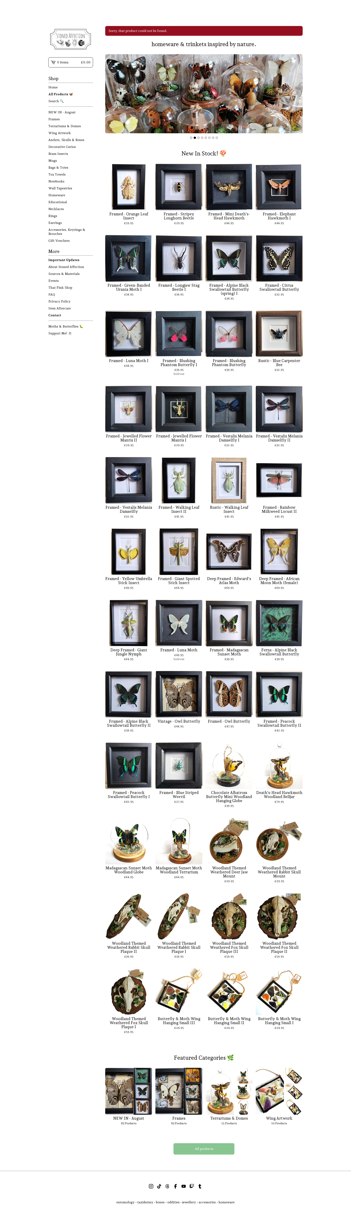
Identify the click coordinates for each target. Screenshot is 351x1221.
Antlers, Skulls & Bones (66, 140)
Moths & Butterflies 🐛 (65, 326)
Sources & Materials (64, 274)
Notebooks (56, 181)
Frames (54, 119)
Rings (52, 216)
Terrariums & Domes (64, 126)
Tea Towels (57, 174)
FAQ (51, 294)
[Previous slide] (111, 94)
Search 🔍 (56, 101)
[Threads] (167, 1186)
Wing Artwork (59, 133)
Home (53, 87)
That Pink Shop (60, 288)
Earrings (55, 223)
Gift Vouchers (59, 241)
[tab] (191, 138)
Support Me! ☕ (60, 333)
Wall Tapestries (60, 188)
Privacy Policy (59, 301)
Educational (57, 202)
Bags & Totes (58, 167)
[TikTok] (159, 1186)
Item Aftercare (59, 308)
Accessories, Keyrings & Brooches (66, 232)
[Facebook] (175, 1186)
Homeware (56, 195)
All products (204, 1149)
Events (53, 281)
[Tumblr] (200, 1186)
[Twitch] (192, 1186)
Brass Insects (58, 154)
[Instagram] (151, 1186)
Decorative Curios (62, 147)
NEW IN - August (62, 112)
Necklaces (56, 209)
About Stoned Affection (66, 267)
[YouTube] (184, 1186)
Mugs (52, 161)
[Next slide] (297, 94)
